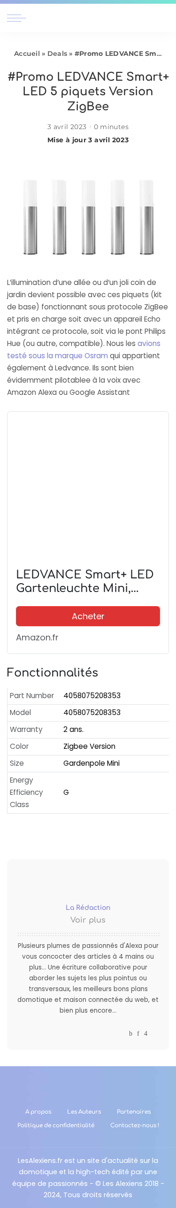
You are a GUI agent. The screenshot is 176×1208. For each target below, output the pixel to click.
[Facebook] (131, 1033)
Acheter (88, 616)
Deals (57, 53)
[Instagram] (146, 1033)
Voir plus (88, 920)
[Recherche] (163, 18)
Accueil (27, 53)
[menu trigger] (19, 18)
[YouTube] (155, 1033)
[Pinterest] (138, 1033)
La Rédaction (88, 907)
